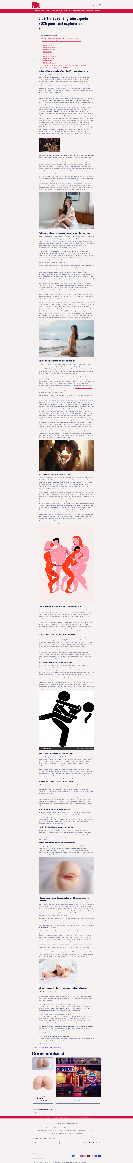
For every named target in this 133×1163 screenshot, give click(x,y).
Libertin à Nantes (48, 54)
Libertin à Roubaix (48, 60)
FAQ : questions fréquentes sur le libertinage (55, 67)
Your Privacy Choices (77, 1133)
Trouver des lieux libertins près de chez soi (54, 43)
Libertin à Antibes (48, 58)
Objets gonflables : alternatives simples (60, 1133)
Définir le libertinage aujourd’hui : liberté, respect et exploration (61, 38)
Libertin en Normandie (50, 56)
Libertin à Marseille (49, 47)
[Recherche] (93, 5)
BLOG (55, 1127)
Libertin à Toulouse (49, 49)
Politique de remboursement (79, 1162)
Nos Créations (77, 1100)
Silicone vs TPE (62, 1127)
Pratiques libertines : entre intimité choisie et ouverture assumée (61, 41)
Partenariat (49, 1127)
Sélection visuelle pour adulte (87, 1130)
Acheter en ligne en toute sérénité (68, 1130)
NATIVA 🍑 (43, 1096)
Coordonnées (69, 1162)
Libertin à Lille (47, 52)
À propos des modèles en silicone (76, 1127)
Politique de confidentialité (59, 1162)
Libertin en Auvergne (49, 63)
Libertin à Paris (47, 45)
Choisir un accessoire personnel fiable (47, 1130)
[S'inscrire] (57, 1142)
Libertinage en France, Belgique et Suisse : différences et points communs (64, 65)
